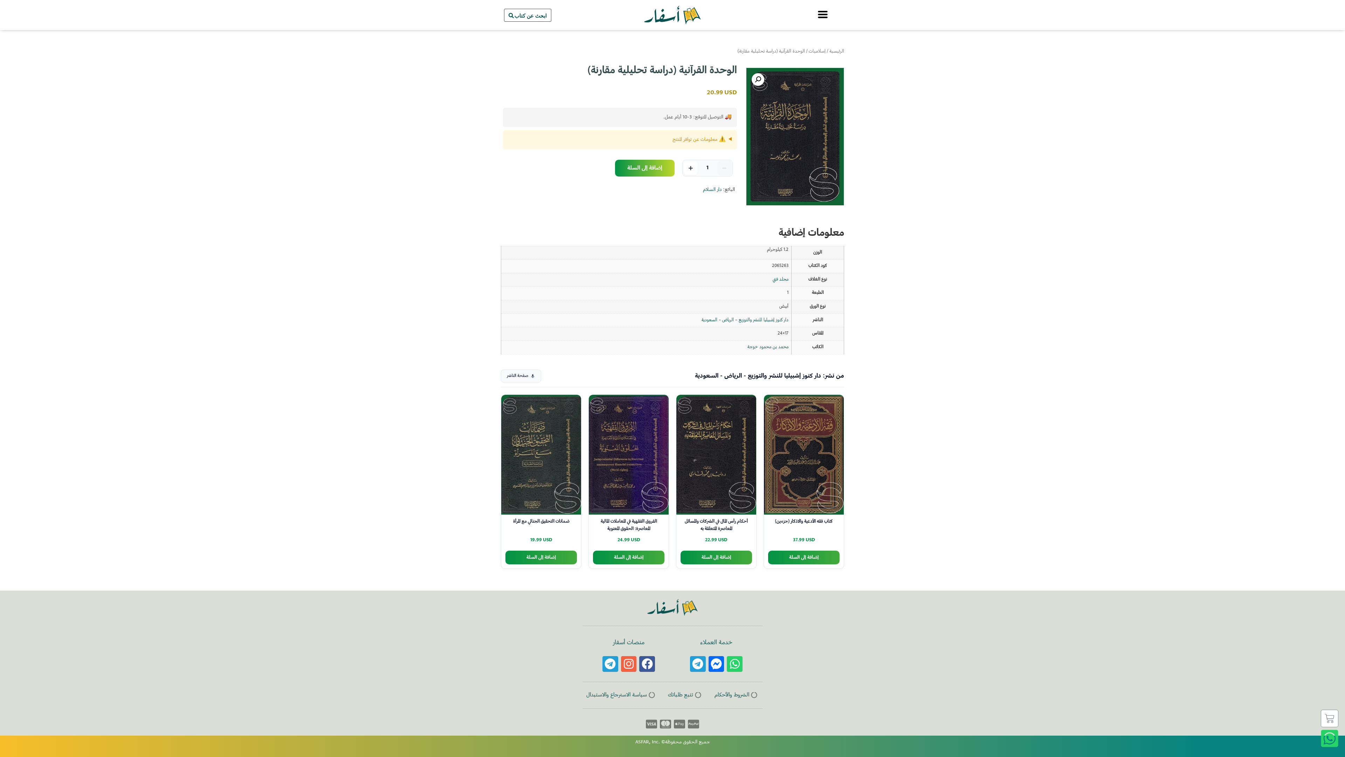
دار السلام (712, 190)
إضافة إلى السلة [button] (804, 557)
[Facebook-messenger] (716, 664)
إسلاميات (817, 51)
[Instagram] (629, 664)
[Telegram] (698, 664)
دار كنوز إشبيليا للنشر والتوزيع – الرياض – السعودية (745, 320)
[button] (758, 79)
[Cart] (1329, 718)
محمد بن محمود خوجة (767, 347)
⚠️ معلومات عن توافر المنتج (699, 140)
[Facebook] (647, 664)
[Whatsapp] (735, 664)
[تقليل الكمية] (724, 168)
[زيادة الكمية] (691, 168)
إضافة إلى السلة (644, 168)
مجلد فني (780, 279)
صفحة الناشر (517, 376)
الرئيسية (836, 51)
